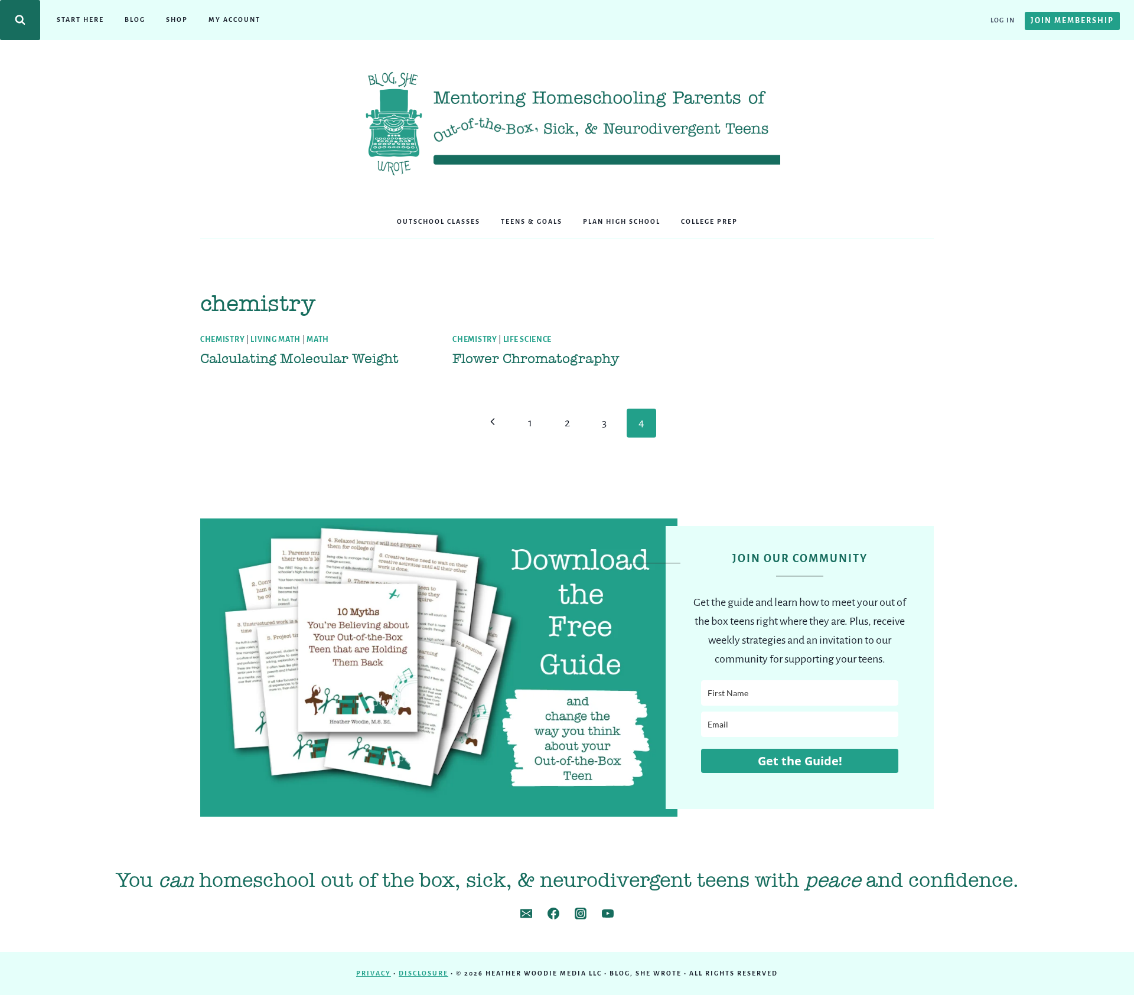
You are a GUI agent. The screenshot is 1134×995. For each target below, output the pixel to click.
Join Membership (1072, 21)
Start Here (80, 19)
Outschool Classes (438, 221)
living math (275, 339)
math (318, 339)
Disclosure (423, 973)
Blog (135, 19)
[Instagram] (580, 913)
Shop (177, 19)
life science (527, 339)
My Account (234, 19)
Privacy (373, 973)
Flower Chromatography (535, 358)
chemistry (222, 339)
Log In (1002, 20)
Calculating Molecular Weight (299, 358)
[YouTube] (608, 913)
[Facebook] (553, 913)
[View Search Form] (20, 20)
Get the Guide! (800, 761)
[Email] (526, 913)
